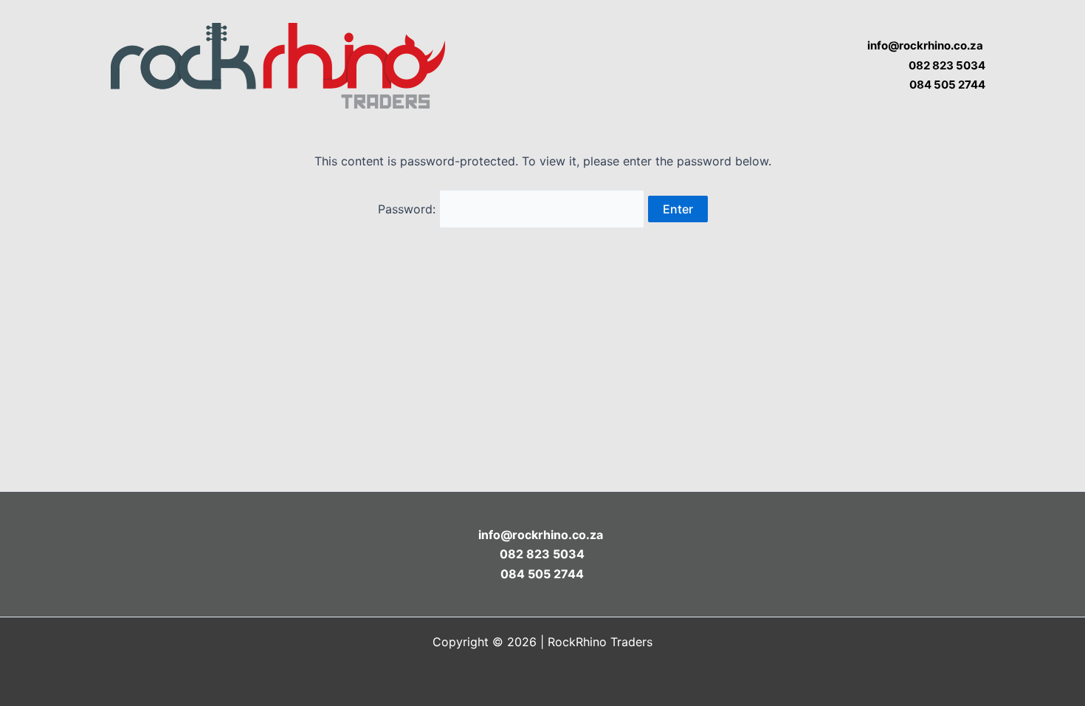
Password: (408, 209)
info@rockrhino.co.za (926, 45)
